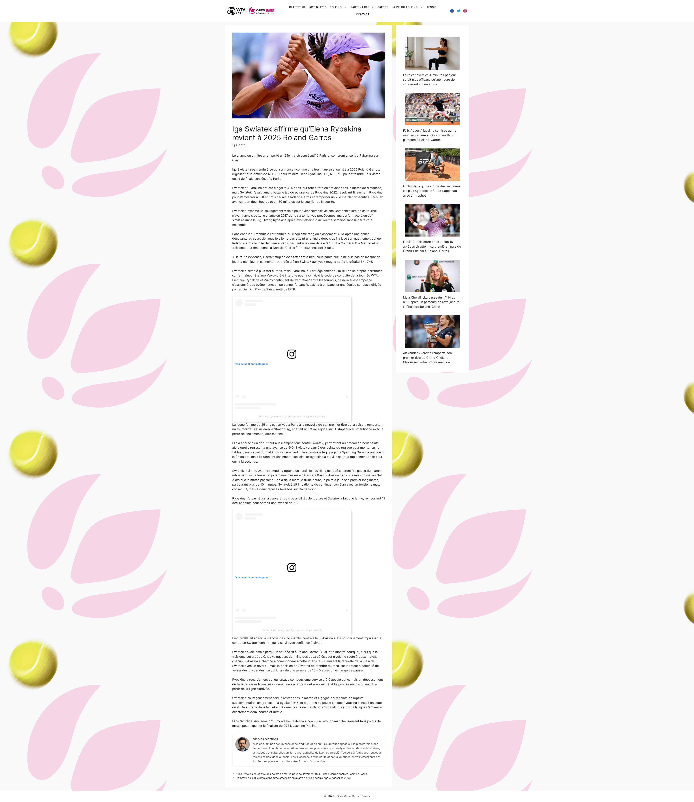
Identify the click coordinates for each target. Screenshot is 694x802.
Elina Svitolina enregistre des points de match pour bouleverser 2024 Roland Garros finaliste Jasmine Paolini (301, 773)
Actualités (317, 7)
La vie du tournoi (405, 7)
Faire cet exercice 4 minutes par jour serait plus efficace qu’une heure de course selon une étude (429, 79)
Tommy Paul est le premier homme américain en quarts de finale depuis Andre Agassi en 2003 (293, 777)
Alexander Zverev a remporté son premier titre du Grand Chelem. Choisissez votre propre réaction (427, 357)
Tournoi (336, 7)
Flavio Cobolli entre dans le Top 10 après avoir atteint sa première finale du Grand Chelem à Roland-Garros (432, 246)
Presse (383, 7)
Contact (362, 14)
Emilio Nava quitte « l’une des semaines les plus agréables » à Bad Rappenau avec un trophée (431, 190)
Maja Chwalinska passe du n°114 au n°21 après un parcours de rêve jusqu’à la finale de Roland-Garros (431, 302)
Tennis (431, 7)
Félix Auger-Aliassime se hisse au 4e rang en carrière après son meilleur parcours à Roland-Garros (429, 135)
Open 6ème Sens (348, 796)
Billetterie (297, 7)
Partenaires (360, 7)
